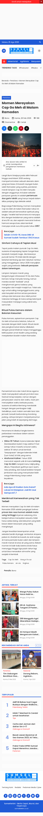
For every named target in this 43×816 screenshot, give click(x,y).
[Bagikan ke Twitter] (9, 128)
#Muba (34, 68)
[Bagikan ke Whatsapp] (15, 128)
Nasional (26, 671)
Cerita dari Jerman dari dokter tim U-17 (24, 725)
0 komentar (10, 122)
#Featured (23, 68)
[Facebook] (6, 796)
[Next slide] (40, 645)
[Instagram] (10, 796)
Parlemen (16, 751)
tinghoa (26, 563)
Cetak (23, 122)
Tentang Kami (7, 787)
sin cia (18, 563)
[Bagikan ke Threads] (26, 128)
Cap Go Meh (13, 560)
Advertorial (13, 61)
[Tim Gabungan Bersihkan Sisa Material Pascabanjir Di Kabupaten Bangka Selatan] (11, 659)
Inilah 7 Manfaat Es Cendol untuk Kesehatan (25, 714)
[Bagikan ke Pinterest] (21, 128)
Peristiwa (6, 98)
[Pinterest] (37, 796)
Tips (14, 718)
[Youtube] (19, 796)
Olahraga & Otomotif (21, 729)
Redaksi (18, 787)
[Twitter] (24, 796)
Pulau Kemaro (8, 563)
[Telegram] (33, 796)
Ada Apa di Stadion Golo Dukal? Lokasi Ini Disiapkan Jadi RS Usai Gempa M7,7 (20, 490)
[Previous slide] (36, 645)
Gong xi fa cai (25, 560)
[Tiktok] (28, 796)
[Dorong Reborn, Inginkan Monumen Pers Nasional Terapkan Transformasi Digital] (31, 659)
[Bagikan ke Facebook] (4, 128)
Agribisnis (24, 61)
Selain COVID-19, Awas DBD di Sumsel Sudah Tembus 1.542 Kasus (21, 236)
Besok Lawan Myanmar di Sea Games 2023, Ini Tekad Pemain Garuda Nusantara (26, 737)
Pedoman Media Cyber (32, 787)
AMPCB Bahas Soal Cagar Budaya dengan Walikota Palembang (25, 704)
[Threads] (15, 796)
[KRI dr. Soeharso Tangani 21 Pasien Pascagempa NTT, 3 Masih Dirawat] (10, 609)
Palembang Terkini (20, 707)
